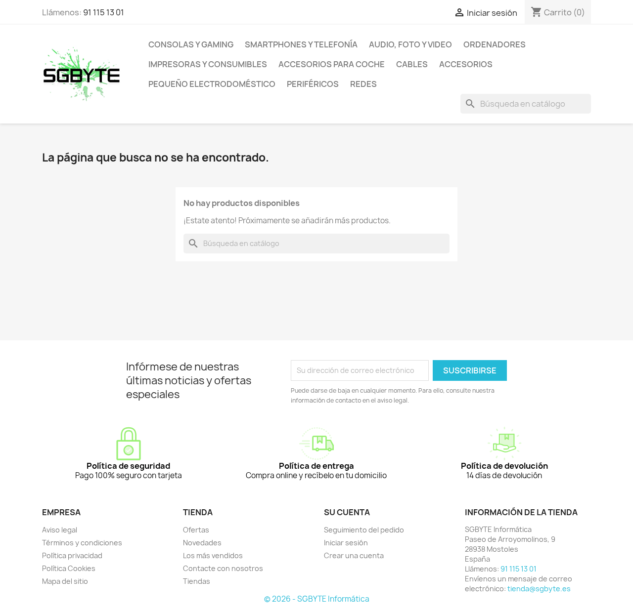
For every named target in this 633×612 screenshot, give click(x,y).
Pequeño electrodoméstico (211, 84)
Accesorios (466, 64)
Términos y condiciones (82, 542)
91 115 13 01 (103, 12)
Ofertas (196, 529)
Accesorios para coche (331, 64)
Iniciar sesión (346, 542)
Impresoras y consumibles (207, 64)
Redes (363, 84)
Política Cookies (68, 568)
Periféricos (313, 84)
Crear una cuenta (354, 555)
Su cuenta (347, 512)
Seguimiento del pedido (364, 529)
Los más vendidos (213, 555)
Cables (412, 64)
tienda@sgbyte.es (539, 588)
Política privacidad (72, 555)
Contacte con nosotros (223, 568)
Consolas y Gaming (190, 44)
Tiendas (196, 581)
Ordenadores (494, 44)
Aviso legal (59, 529)
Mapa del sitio (65, 581)
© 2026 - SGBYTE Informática (316, 599)
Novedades (202, 542)
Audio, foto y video (410, 44)
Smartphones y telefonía (301, 44)
